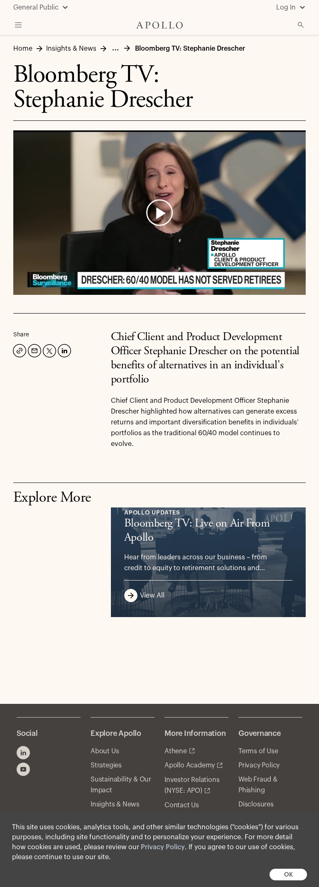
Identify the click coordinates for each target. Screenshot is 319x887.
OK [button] (288, 875)
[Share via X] (48, 350)
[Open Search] (301, 25)
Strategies (106, 765)
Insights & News (115, 804)
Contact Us (181, 805)
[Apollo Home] (159, 25)
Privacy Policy (163, 847)
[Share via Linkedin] (63, 349)
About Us (105, 751)
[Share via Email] (33, 349)
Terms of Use (258, 751)
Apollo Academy (189, 765)
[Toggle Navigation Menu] (18, 25)
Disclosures (256, 804)
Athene (175, 751)
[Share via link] (19, 349)
